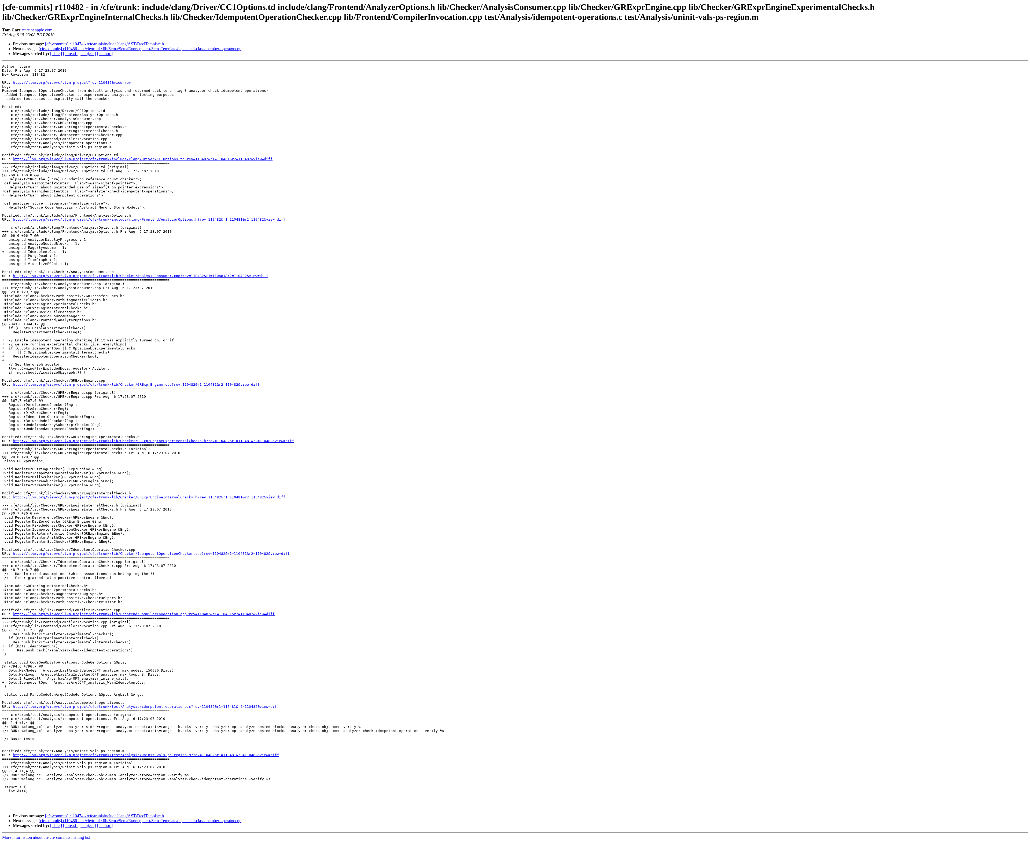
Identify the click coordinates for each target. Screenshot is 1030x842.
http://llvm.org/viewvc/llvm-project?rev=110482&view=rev (72, 83)
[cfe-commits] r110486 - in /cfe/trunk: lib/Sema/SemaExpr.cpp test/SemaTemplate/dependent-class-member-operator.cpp (140, 48)
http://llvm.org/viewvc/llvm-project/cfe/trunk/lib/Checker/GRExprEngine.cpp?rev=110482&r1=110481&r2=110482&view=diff (136, 384)
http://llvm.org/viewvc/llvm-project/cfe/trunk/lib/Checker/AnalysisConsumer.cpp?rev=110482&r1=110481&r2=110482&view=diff (140, 276)
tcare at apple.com (37, 30)
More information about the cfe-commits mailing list (46, 837)
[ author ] (105, 53)
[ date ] (56, 53)
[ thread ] (70, 53)
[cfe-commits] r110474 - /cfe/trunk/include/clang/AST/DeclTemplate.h (104, 44)
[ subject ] (87, 53)
